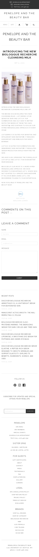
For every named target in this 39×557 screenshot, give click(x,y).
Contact (19, 465)
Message (5, 248)
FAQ (19, 474)
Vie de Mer (19, 533)
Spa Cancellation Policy (19, 492)
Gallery (19, 480)
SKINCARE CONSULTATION (21, 4)
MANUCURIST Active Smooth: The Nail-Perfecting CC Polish (19, 314)
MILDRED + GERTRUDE (19, 447)
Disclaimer (19, 503)
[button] (33, 24)
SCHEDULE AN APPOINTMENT (21, 2)
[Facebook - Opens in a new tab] (24, 385)
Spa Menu (19, 427)
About (19, 463)
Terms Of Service (19, 500)
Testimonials (19, 471)
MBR (19, 521)
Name (4, 230)
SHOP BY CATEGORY (20, 516)
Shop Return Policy (19, 494)
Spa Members (19, 429)
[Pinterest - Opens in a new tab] (15, 385)
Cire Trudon (19, 527)
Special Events (19, 432)
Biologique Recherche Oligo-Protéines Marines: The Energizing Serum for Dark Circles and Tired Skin (19, 324)
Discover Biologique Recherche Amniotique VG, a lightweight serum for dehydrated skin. (18, 303)
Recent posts (8, 296)
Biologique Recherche (19, 519)
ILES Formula (19, 524)
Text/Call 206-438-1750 (21, 7)
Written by (20, 198)
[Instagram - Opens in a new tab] (19, 385)
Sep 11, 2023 (19, 63)
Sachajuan (19, 530)
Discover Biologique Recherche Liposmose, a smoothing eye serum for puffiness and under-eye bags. (19, 336)
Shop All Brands (19, 513)
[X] (36, 57)
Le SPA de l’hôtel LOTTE (20, 450)
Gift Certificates (19, 460)
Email (4, 239)
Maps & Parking (19, 477)
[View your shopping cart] (26, 24)
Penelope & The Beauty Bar (19, 545)
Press (19, 468)
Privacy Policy (19, 497)
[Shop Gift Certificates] (12, 24)
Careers (19, 482)
